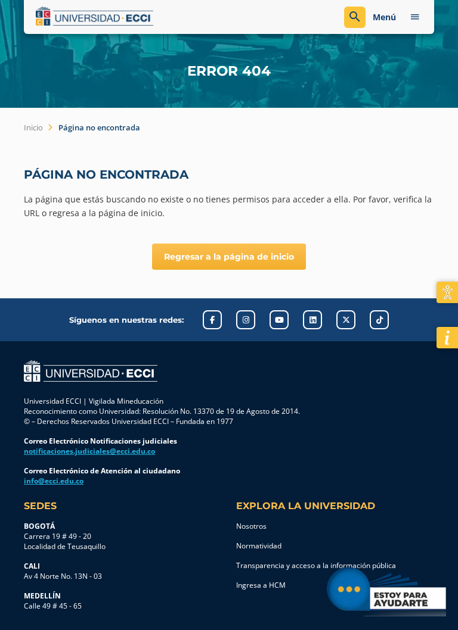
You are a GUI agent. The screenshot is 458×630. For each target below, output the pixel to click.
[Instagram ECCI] (245, 319)
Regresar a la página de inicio (229, 256)
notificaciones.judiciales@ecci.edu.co (89, 451)
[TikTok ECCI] (379, 319)
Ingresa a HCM (261, 585)
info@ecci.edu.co (53, 481)
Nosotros (251, 526)
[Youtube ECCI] (279, 319)
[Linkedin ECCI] (312, 319)
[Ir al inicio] (90, 371)
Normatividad (258, 546)
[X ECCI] (345, 319)
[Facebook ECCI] (212, 319)
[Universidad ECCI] (129, 16)
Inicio (33, 127)
